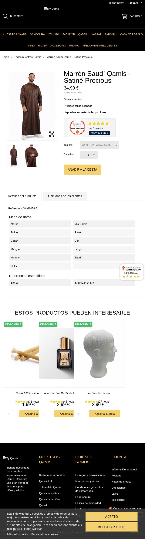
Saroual (111, 34)
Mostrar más (99, 133)
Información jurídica (87, 481)
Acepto (111, 516)
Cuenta (119, 457)
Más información (18, 534)
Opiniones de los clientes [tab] (65, 196)
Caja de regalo (131, 34)
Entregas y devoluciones (90, 474)
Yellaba (53, 34)
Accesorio (58, 45)
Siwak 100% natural (28, 393)
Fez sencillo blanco (98, 393)
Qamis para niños (49, 499)
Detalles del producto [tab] (22, 196)
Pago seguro (83, 496)
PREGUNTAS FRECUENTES (100, 45)
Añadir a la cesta (82, 169)
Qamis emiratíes (49, 493)
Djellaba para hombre (52, 474)
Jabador (69, 34)
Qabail (83, 34)
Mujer (42, 45)
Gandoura (37, 34)
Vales (115, 493)
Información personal (124, 469)
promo (74, 45)
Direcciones (119, 487)
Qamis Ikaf (45, 481)
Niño (31, 45)
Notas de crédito (121, 481)
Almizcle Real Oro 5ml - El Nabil (63, 393)
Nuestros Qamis (14, 34)
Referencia (15, 208)
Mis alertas (118, 499)
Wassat (96, 34)
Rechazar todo (111, 527)
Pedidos (116, 475)
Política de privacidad (88, 502)
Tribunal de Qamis (50, 487)
